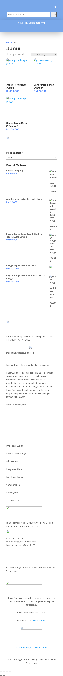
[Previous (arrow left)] (1, 675)
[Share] (4, 671)
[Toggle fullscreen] (7, 671)
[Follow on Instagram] (31, 28)
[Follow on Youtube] (37, 28)
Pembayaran (41, 647)
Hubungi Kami (39, 620)
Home (9, 42)
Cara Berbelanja (23, 647)
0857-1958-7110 (37, 23)
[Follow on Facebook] (25, 28)
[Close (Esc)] (1, 671)
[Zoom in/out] (10, 671)
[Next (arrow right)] (4, 675)
